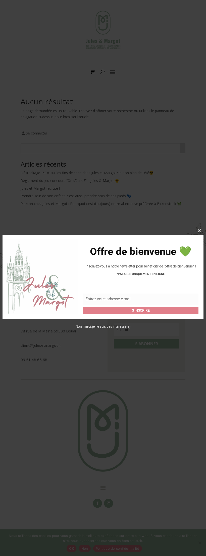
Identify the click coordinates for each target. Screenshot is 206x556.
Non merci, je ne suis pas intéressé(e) (103, 326)
